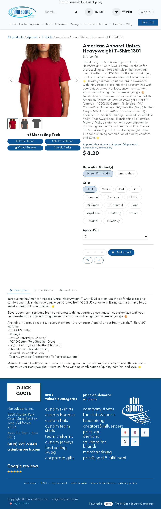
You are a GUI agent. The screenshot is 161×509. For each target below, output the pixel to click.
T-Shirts (47, 37)
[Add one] (103, 252)
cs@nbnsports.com (23, 449)
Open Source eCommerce (138, 504)
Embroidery (105, 148)
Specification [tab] (46, 290)
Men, (97, 144)
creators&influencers (103, 426)
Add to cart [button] (123, 252)
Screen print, (91, 148)
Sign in (145, 12)
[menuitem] (12, 24)
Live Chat (148, 22)
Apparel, (88, 144)
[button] (11, 80)
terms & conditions (102, 483)
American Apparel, (111, 144)
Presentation (26, 141)
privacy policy (127, 483)
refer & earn (79, 483)
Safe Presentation (62, 141)
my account (59, 483)
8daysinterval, (131, 144)
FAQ (44, 483)
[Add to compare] (99, 260)
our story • (31, 483)
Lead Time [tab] (70, 290)
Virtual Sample (26, 148)
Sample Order (62, 148)
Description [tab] (21, 290)
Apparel (32, 37)
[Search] (75, 12)
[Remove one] (87, 252)
